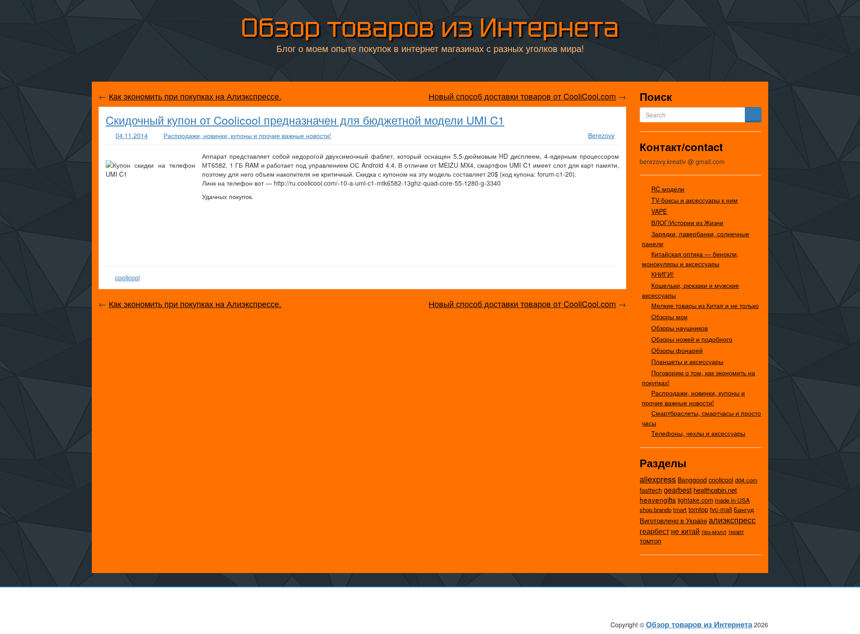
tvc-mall (721, 509)
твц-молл (714, 531)
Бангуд (744, 509)
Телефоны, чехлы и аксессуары (698, 433)
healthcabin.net (715, 490)
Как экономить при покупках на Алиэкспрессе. (195, 96)
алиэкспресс (732, 519)
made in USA (732, 500)
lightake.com (695, 499)
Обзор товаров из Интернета (430, 27)
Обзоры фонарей (677, 350)
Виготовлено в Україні (673, 520)
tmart (680, 509)
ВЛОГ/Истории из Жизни (687, 222)
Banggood (692, 479)
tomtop (698, 509)
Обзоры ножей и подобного (691, 338)
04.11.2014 (132, 135)
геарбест (654, 531)
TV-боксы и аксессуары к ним (694, 199)
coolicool (127, 277)
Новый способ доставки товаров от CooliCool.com (522, 96)
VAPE (659, 211)
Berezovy (601, 135)
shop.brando (655, 509)
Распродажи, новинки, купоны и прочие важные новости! (247, 135)
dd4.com (746, 480)
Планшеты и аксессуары (687, 361)
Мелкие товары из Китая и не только (705, 305)
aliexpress (658, 479)
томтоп (650, 540)
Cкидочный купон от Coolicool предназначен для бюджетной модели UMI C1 (305, 120)
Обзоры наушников (679, 327)
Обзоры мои (669, 316)
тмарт (736, 531)
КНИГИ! (662, 273)
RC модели (667, 188)
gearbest (678, 490)
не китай (685, 530)
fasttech (651, 490)
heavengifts (658, 499)
